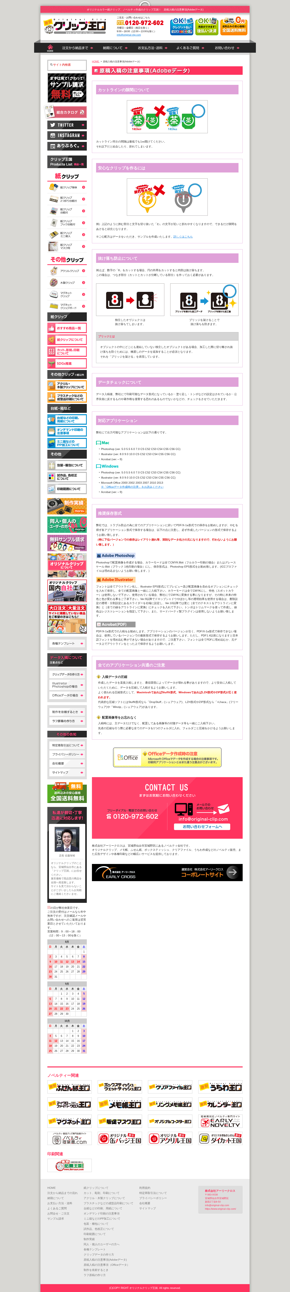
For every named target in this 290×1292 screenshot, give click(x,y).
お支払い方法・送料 (59, 1203)
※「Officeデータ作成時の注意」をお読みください (132, 486)
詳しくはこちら (183, 236)
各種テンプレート (95, 1249)
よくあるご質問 (57, 1208)
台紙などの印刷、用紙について (103, 1208)
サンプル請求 (55, 1218)
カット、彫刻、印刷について (102, 1193)
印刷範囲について (95, 1234)
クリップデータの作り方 (99, 1254)
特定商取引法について (153, 1193)
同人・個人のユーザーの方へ (102, 1244)
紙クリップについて (96, 1187)
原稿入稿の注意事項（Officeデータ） (107, 1264)
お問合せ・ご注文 (58, 1213)
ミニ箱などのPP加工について (102, 1218)
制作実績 (89, 1239)
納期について (55, 1198)
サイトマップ (147, 1208)
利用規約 (144, 1187)
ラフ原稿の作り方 (95, 1275)
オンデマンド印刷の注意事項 (102, 1213)
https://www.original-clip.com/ (220, 1209)
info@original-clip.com (129, 35)
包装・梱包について (96, 1223)
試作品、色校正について (99, 1228)
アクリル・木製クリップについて (104, 1198)
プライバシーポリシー (153, 1198)
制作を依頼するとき (96, 1269)
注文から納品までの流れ (62, 1193)
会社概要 (144, 1203)
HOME (51, 1187)
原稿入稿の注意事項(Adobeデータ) (105, 1259)
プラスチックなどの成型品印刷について (108, 1203)
